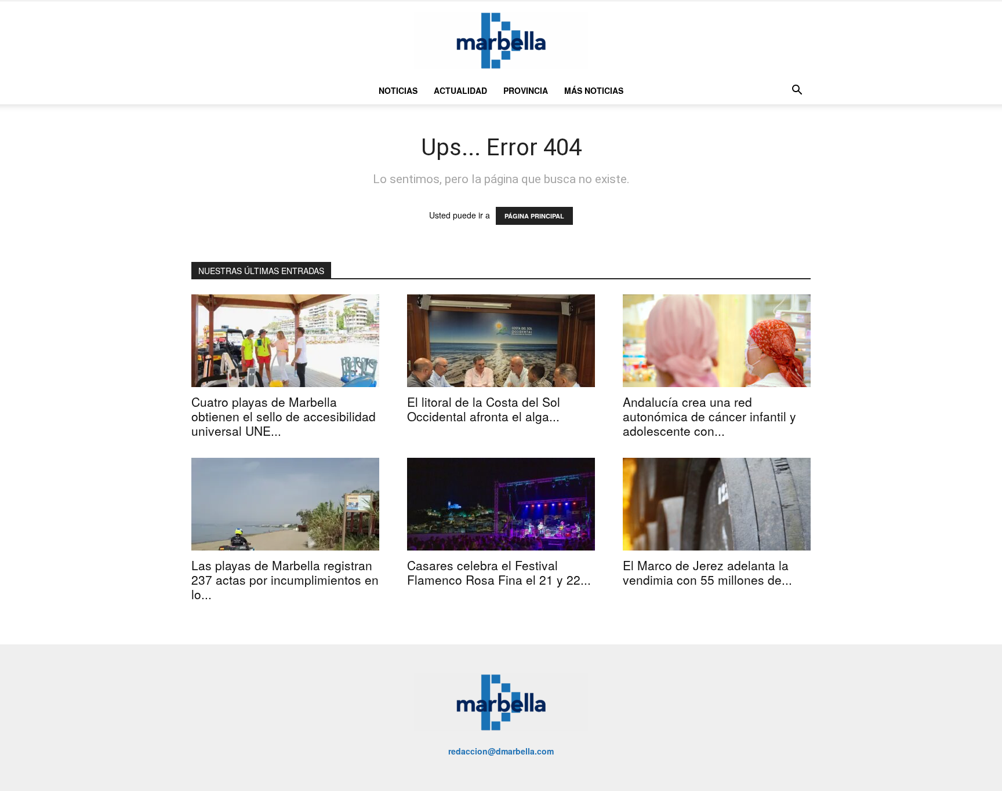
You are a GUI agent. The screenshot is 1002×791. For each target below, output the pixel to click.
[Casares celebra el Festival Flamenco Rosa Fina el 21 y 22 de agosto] (501, 504)
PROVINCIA (525, 90)
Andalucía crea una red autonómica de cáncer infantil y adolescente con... (709, 416)
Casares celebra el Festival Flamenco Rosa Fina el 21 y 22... (499, 572)
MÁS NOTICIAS (593, 90)
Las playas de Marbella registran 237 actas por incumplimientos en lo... (285, 579)
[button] (797, 91)
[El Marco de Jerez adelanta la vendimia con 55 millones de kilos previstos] (717, 504)
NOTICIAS (398, 90)
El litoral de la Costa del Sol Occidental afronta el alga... (483, 409)
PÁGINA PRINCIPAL (534, 216)
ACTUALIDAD (460, 90)
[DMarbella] (501, 40)
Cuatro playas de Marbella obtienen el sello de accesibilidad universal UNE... (283, 416)
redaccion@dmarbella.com (501, 751)
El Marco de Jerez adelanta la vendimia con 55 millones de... (707, 572)
